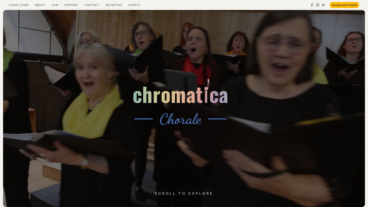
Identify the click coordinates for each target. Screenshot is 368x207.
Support (72, 5)
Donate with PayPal (344, 5)
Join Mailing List (79, 192)
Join (54, 5)
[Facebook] (312, 5)
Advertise (114, 5)
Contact (92, 5)
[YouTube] (323, 5)
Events (134, 5)
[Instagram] (317, 5)
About (40, 5)
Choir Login (19, 5)
